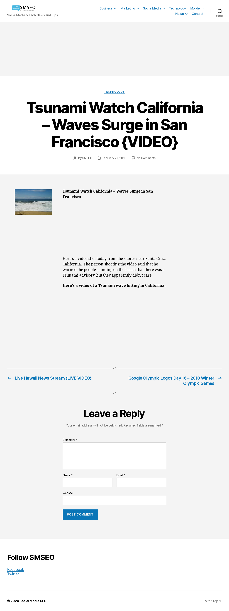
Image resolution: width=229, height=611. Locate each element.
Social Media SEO (33, 601)
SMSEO (87, 158)
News (179, 14)
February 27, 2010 (114, 158)
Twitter (13, 574)
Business (106, 8)
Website (68, 493)
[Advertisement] (114, 49)
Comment (70, 440)
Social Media (152, 8)
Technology (177, 8)
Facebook (15, 569)
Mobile (195, 8)
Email (120, 475)
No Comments (146, 158)
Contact (197, 14)
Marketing (128, 8)
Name (67, 475)
